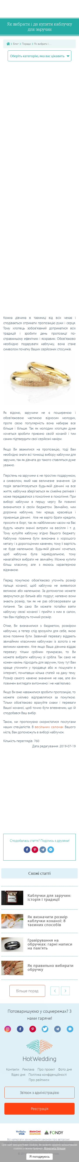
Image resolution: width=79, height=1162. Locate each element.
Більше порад (27, 990)
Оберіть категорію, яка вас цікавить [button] (37, 56)
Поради (26, 43)
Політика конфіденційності (48, 1074)
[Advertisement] (39, 274)
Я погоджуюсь (39, 1156)
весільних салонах (49, 727)
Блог (16, 43)
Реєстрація (39, 1108)
